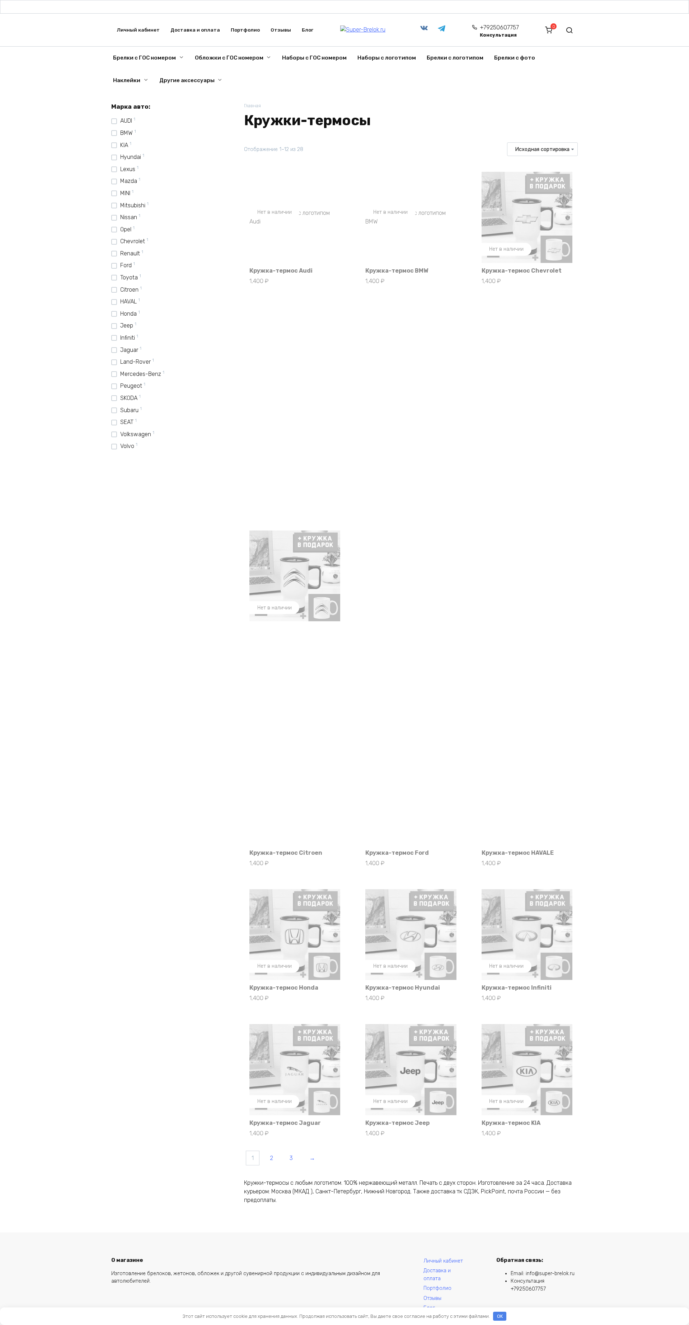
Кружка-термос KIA (511, 1122)
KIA (124, 145)
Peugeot (131, 385)
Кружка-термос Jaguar (285, 1122)
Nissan (128, 217)
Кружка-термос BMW (396, 270)
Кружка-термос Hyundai (402, 987)
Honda (128, 313)
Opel (125, 229)
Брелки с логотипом (455, 58)
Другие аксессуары (187, 80)
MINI (125, 193)
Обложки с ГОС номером (229, 58)
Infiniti (127, 337)
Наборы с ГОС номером (314, 58)
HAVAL (128, 301)
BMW (126, 132)
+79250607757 (499, 31)
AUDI (126, 120)
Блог (307, 30)
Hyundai (130, 157)
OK (500, 1316)
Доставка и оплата (195, 30)
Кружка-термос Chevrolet (522, 270)
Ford (126, 265)
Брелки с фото (514, 58)
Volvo (127, 446)
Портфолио (245, 30)
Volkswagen (135, 434)
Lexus (127, 169)
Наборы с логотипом (386, 58)
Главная (252, 105)
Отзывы (281, 30)
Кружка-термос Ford (397, 852)
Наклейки (126, 80)
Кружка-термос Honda (283, 987)
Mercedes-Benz (140, 374)
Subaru (129, 410)
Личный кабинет (138, 30)
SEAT (126, 422)
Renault (130, 253)
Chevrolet (132, 241)
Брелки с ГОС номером (144, 58)
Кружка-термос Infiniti (517, 987)
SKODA (128, 398)
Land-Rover (135, 361)
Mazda (128, 181)
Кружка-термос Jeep (397, 1122)
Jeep (126, 325)
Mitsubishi (132, 205)
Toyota (129, 277)
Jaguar (129, 349)
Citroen (129, 289)
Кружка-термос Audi (281, 270)
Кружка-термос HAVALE (518, 852)
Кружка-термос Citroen (285, 852)
